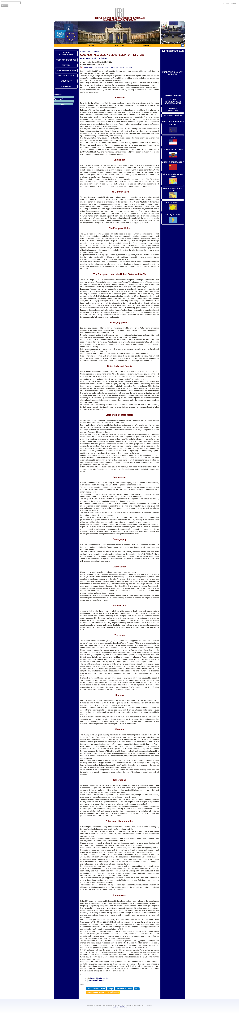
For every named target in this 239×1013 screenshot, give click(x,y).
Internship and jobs (66, 70)
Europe (110, 989)
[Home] (119, 16)
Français (234, 3)
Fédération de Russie (124, 989)
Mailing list (66, 81)
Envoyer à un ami (97, 980)
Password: (58, 99)
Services (66, 65)
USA (137, 989)
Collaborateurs (66, 76)
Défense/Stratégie (173, 116)
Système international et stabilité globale (103, 992)
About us (119, 45)
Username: (58, 94)
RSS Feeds (123, 1007)
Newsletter (115, 1007)
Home (91, 45)
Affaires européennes (173, 109)
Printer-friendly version (99, 978)
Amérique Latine (172, 215)
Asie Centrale (173, 202)
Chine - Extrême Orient (96, 989)
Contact (147, 45)
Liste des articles (93, 52)
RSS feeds (66, 86)
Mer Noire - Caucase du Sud (173, 189)
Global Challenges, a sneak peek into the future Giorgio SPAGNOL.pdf (109, 67)
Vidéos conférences (66, 60)
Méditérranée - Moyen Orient (173, 176)
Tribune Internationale (66, 54)
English (226, 3)
